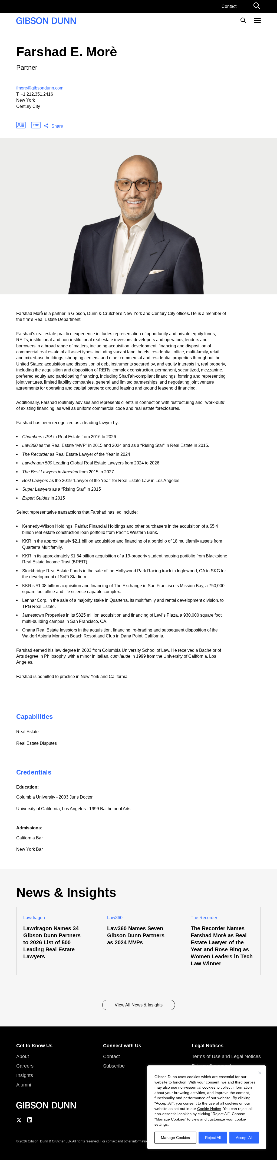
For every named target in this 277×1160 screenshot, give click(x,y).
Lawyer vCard (21, 125)
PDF (36, 125)
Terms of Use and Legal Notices (226, 1056)
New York (25, 100)
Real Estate (27, 731)
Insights (24, 1075)
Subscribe (114, 1066)
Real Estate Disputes (36, 743)
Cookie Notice (209, 1108)
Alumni (23, 1085)
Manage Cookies (175, 1137)
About (22, 1056)
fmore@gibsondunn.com (39, 88)
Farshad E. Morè (66, 52)
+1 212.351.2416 (37, 94)
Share (57, 126)
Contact (229, 6)
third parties (245, 1082)
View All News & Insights (139, 1005)
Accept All (244, 1137)
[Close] (260, 1073)
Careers (25, 1066)
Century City (28, 106)
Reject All (213, 1137)
